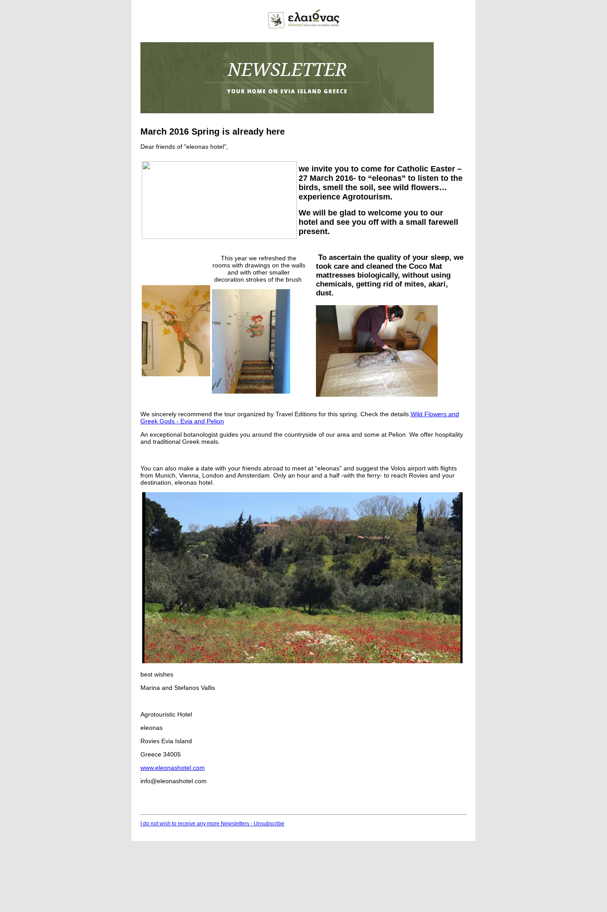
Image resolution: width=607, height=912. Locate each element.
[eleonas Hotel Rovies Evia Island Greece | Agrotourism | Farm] (303, 26)
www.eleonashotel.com (172, 767)
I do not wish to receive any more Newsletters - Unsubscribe (212, 823)
